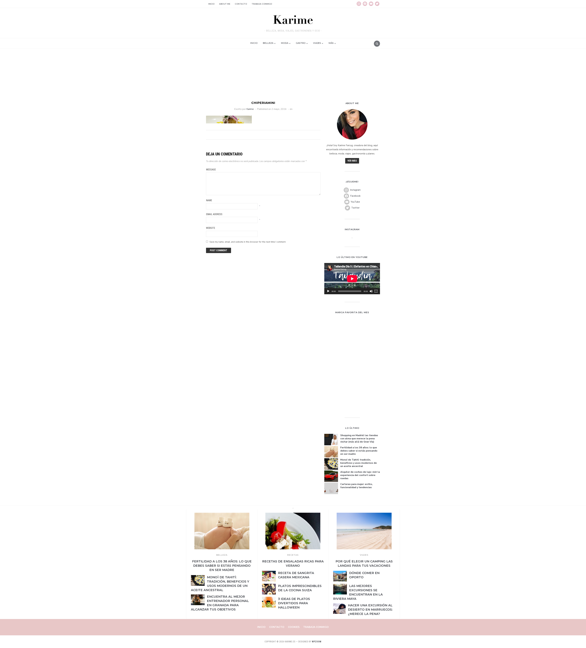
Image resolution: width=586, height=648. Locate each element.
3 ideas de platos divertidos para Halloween (294, 603)
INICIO (254, 43)
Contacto (241, 4)
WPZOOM (316, 641)
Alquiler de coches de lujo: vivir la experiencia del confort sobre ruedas (360, 475)
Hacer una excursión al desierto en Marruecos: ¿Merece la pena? (370, 609)
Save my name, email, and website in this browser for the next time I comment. (248, 241)
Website (210, 228)
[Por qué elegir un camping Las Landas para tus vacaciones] (364, 514)
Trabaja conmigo (262, 4)
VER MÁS (352, 160)
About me (224, 4)
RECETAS (292, 555)
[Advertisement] (293, 77)
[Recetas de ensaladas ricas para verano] (292, 514)
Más (331, 43)
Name (209, 200)
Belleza (268, 43)
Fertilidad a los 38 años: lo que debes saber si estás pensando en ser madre (358, 451)
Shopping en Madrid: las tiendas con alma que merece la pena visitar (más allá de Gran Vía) (359, 438)
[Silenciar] (371, 291)
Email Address (214, 214)
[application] (352, 278)
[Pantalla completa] (376, 291)
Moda (284, 43)
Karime (250, 109)
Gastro (301, 43)
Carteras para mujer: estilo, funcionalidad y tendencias (356, 485)
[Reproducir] (328, 291)
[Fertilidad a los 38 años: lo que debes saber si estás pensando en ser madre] (221, 514)
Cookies (294, 627)
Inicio (211, 4)
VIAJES (364, 555)
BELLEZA (221, 555)
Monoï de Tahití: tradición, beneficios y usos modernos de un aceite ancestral (358, 463)
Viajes (317, 43)
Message (211, 169)
